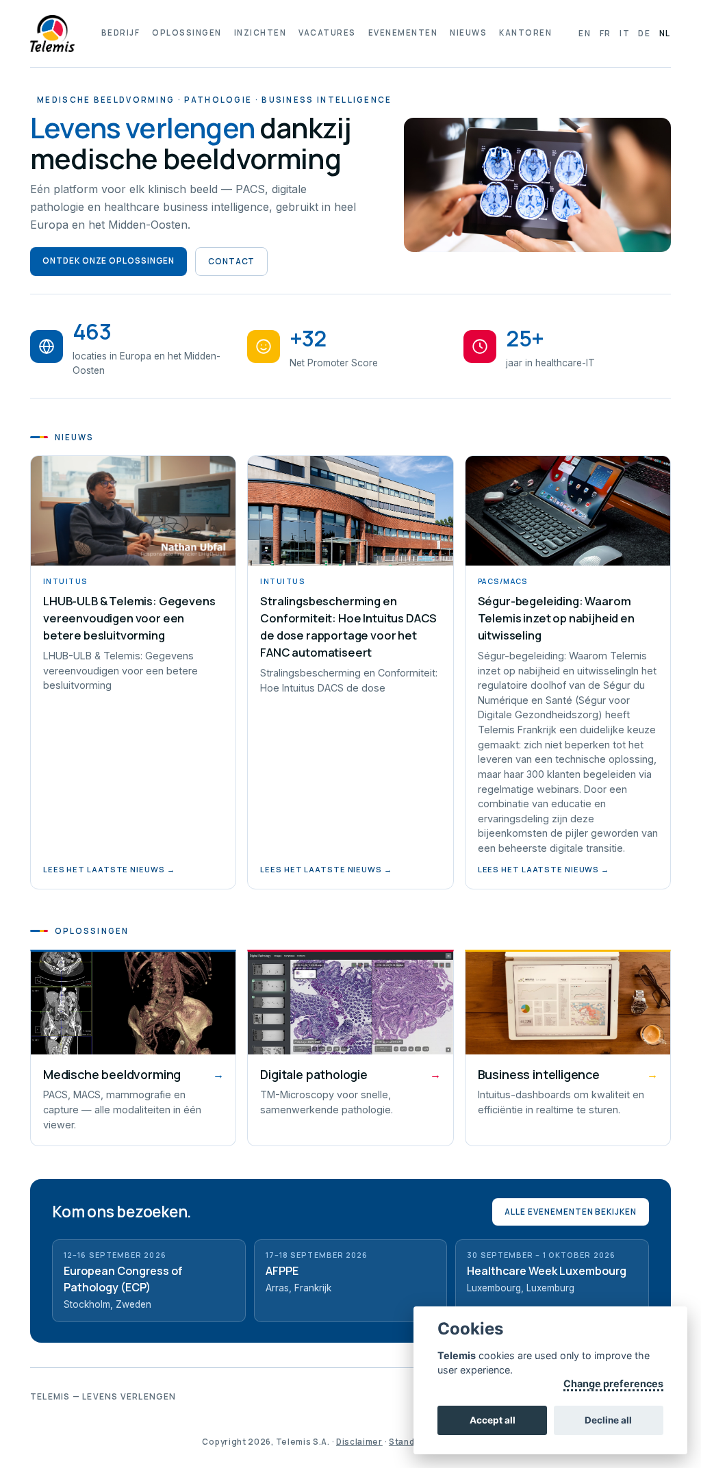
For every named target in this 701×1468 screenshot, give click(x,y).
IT (625, 33)
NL (665, 33)
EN (584, 33)
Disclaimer (359, 1442)
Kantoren (525, 32)
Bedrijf (120, 32)
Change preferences (613, 1383)
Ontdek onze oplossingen (108, 260)
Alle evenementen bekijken (571, 1211)
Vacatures (326, 32)
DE (644, 33)
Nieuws (468, 32)
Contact (231, 261)
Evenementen (402, 32)
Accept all (492, 1420)
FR (605, 33)
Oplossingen (186, 32)
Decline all (608, 1420)
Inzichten (260, 32)
